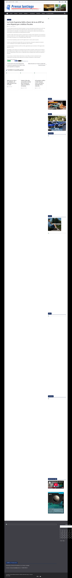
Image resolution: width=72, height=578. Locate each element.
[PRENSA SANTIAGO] (7, 13)
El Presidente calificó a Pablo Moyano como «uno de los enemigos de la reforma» (40, 83)
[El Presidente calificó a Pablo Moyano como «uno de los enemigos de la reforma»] (40, 73)
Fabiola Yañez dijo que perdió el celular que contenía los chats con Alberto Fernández (26, 83)
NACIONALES (32, 13)
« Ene (61, 540)
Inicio (11, 13)
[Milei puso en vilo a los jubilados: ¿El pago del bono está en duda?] (12, 73)
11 (63, 533)
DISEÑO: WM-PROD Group (24, 574)
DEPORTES (38, 13)
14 (70, 533)
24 (61, 537)
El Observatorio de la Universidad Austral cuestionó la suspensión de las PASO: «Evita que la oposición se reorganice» (16, 65)
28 (70, 537)
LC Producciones (49, 13)
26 (65, 537)
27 (68, 537)
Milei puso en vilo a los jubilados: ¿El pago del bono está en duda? (11, 82)
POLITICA (20, 13)
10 (61, 533)
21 (70, 535)
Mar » (64, 540)
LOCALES (15, 13)
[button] (27, 13)
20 (68, 535)
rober (14, 26)
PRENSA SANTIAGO (15, 574)
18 (63, 535)
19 (65, 535)
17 (61, 535)
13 (68, 533)
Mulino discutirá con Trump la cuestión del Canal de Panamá (36, 64)
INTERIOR (25, 13)
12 (65, 533)
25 (63, 537)
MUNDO (43, 13)
